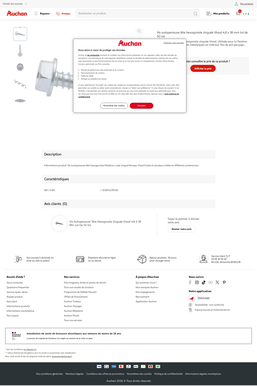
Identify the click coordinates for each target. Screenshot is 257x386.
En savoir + (163, 50)
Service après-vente (17, 292)
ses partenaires (93, 55)
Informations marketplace (20, 310)
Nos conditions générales (49, 373)
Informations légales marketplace (203, 373)
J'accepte (141, 105)
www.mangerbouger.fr (62, 356)
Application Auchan (146, 301)
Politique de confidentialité (168, 373)
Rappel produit (15, 296)
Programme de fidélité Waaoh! (80, 292)
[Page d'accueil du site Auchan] (18, 13)
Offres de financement (76, 296)
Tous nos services (73, 320)
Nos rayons (13, 315)
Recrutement (142, 296)
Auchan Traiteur (72, 301)
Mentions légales (75, 373)
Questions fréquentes (18, 287)
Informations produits (18, 306)
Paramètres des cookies (114, 105)
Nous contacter (15, 282)
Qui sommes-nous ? (146, 282)
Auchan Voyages (73, 306)
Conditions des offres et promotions (105, 373)
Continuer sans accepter (174, 43)
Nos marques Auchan (147, 287)
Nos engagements (145, 292)
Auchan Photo (71, 315)
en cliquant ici (30, 349)
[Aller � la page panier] (242, 13)
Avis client (12, 301)
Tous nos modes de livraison (79, 287)
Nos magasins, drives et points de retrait (85, 282)
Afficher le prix (203, 68)
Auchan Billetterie (73, 310)
